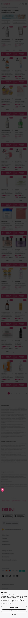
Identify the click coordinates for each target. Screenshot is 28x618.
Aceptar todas (14, 607)
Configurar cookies (14, 611)
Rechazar (14, 614)
